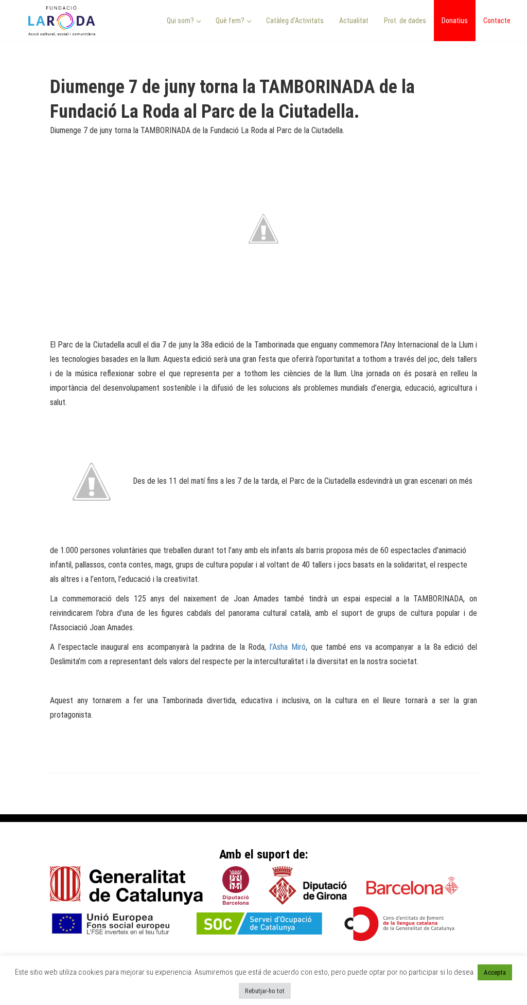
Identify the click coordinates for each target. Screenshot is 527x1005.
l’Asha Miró (288, 647)
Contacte (497, 20)
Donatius (455, 20)
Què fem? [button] (231, 20)
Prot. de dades (405, 20)
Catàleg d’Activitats (295, 20)
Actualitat (353, 20)
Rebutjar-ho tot (265, 991)
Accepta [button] (495, 972)
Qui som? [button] (181, 20)
